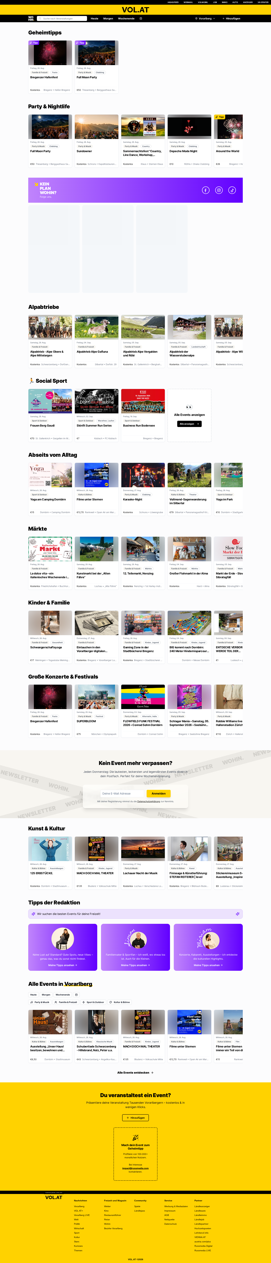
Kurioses (78, 1246)
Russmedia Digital (203, 1246)
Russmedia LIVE (202, 1250)
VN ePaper (263, 2)
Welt (76, 1219)
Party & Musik (42, 1002)
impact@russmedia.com (135, 1168)
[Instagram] (219, 190)
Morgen (108, 18)
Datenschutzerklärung (148, 801)
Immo (224, 2)
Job (215, 2)
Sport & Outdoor (95, 1002)
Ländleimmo (200, 1215)
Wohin (107, 1224)
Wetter (107, 1206)
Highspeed (173, 2)
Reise (107, 1219)
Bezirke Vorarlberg (113, 1228)
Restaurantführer (112, 1215)
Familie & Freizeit (68, 1002)
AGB (166, 1215)
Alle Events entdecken (133, 1072)
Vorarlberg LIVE (82, 1215)
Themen (78, 1250)
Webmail (188, 2)
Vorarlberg (205, 18)
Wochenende (126, 18)
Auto (235, 2)
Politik (77, 1224)
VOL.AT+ (78, 1210)
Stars (76, 1241)
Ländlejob (199, 1219)
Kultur (77, 1237)
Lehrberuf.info (201, 1233)
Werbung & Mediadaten (176, 1206)
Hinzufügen (233, 18)
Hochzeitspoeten (202, 1228)
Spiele (137, 1206)
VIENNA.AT (200, 1237)
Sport (76, 1233)
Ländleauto (200, 1210)
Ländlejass (139, 1210)
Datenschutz (170, 1224)
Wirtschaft (79, 1228)
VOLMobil (203, 2)
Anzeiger (248, 2)
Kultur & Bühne (122, 1002)
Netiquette (169, 1219)
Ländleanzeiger (202, 1206)
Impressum (169, 1210)
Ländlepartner (201, 1224)
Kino (106, 1210)
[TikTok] (232, 190)
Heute (94, 18)
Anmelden (159, 793)
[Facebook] (205, 190)
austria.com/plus (202, 1241)
